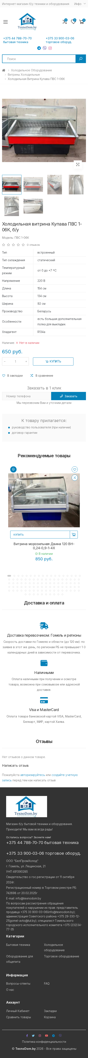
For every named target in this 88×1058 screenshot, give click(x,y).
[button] (81, 22)
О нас (10, 989)
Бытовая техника (18, 944)
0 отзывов (33, 244)
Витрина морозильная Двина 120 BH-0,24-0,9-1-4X (44, 546)
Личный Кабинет (17, 1011)
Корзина (50, 1017)
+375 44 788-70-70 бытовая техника (17, 40)
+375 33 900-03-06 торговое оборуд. (60, 40)
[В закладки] (75, 469)
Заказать (71, 396)
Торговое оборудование (61, 956)
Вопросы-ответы (18, 983)
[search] (81, 59)
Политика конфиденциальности (44, 1041)
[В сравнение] (75, 478)
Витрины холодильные (24, 74)
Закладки (50, 1011)
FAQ (47, 983)
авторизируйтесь (32, 775)
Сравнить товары (18, 1017)
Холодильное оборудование (31, 70)
